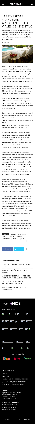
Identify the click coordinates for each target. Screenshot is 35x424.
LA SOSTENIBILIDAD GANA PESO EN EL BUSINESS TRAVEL (16, 265)
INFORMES (19, 236)
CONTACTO (5, 373)
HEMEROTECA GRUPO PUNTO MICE (13, 384)
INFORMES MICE (7, 238)
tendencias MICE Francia (19, 241)
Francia (5, 236)
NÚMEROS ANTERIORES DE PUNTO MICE (15, 379)
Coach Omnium (22, 234)
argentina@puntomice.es (9, 404)
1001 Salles (13, 234)
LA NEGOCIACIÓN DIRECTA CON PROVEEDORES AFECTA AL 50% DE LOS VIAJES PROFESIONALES (16, 277)
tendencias (24, 238)
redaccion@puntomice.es (9, 394)
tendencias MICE (7, 241)
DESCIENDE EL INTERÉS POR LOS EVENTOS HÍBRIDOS (14, 271)
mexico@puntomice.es (9, 409)
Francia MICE (12, 236)
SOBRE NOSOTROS (8, 370)
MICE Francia (16, 238)
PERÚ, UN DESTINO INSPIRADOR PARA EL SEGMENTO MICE (14, 288)
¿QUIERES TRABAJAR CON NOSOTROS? (14, 382)
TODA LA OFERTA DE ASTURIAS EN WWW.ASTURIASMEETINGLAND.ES (12, 283)
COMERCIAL (5, 376)
